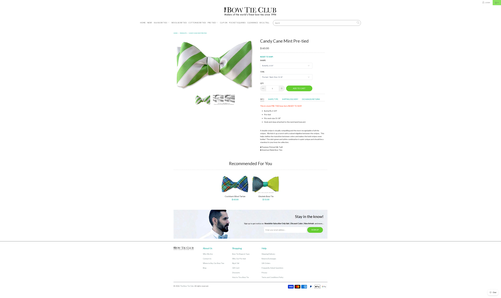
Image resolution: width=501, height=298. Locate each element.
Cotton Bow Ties (197, 22)
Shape (263, 60)
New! (149, 22)
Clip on (223, 22)
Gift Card (235, 268)
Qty (262, 83)
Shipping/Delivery (290, 99)
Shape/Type (273, 99)
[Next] (253, 64)
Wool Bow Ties (179, 22)
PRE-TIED (275, 106)
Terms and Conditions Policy (272, 277)
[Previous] (178, 64)
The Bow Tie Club (187, 286)
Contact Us (207, 259)
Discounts (236, 273)
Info (262, 99)
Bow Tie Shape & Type (240, 254)
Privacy (264, 273)
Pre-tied (212, 22)
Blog (204, 268)
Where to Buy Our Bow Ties (213, 263)
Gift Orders (266, 263)
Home (143, 22)
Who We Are (208, 254)
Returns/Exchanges (269, 259)
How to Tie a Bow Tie (240, 277)
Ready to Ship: (266, 57)
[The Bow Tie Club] (250, 11)
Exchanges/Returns (311, 99)
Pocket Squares (237, 22)
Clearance (252, 22)
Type (262, 72)
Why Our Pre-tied (239, 259)
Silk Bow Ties (160, 22)
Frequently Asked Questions (272, 268)
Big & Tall (264, 22)
